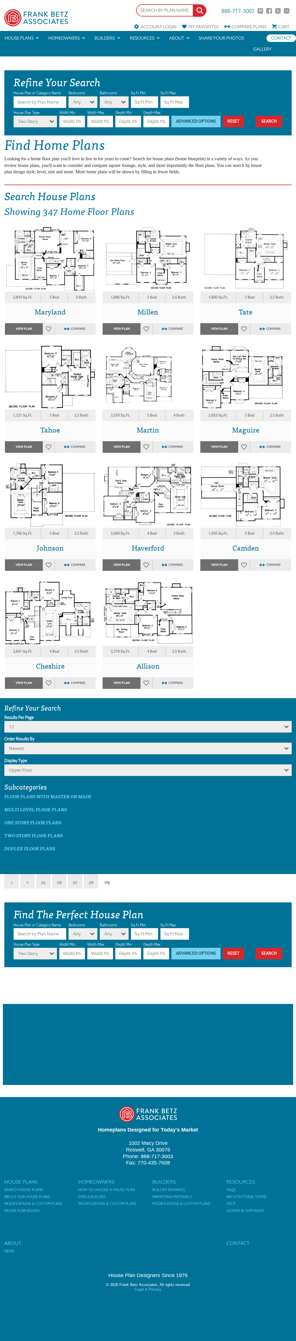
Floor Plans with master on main (47, 796)
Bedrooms (77, 93)
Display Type (15, 761)
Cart (283, 27)
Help (230, 1204)
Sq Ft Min (138, 93)
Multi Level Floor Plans (35, 809)
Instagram (286, 11)
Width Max (95, 112)
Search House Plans (23, 1190)
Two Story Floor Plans (33, 835)
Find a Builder (91, 1197)
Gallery (262, 49)
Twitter (278, 11)
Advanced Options (196, 121)
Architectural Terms (246, 1197)
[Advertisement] (148, 1044)
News (9, 1251)
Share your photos (221, 38)
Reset (233, 121)
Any (77, 102)
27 (75, 882)
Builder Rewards (168, 1190)
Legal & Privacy (148, 1289)
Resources (142, 38)
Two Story (28, 121)
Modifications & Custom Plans (33, 1204)
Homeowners (64, 38)
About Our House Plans (27, 1197)
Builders (105, 38)
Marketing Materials (172, 1197)
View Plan (24, 329)
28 (91, 882)
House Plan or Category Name (37, 93)
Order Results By (19, 739)
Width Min (67, 112)
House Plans (19, 38)
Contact (281, 38)
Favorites (203, 27)
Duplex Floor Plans (29, 848)
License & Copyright (245, 1210)
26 (59, 882)
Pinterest (260, 11)
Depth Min (123, 112)
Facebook (269, 11)
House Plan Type (27, 112)
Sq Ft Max (168, 93)
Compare (249, 27)
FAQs (231, 1190)
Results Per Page (19, 717)
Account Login (158, 27)
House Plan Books (22, 1210)
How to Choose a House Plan (106, 1190)
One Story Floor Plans (32, 822)
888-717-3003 (237, 11)
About (176, 38)
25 (43, 882)
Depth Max (151, 112)
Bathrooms (108, 93)
